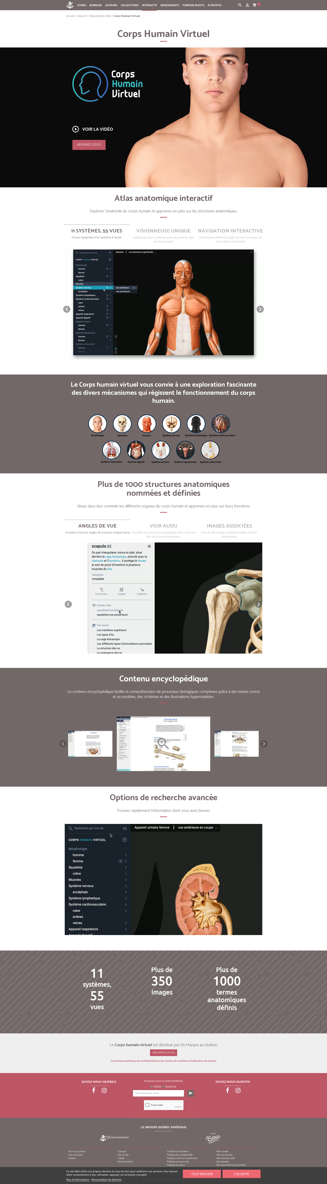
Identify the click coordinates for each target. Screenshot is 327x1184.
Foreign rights (193, 5)
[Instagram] (104, 1091)
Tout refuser (202, 1174)
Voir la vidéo (92, 129)
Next (264, 743)
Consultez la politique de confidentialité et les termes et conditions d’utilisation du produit (163, 1061)
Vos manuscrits (75, 1155)
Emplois (72, 1158)
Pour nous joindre (76, 1152)
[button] (260, 309)
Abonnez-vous (89, 145)
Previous (63, 743)
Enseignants (170, 5)
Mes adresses (222, 1162)
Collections (130, 5)
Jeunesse (96, 5)
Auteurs (111, 5)
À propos (214, 5)
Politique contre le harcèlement (182, 1158)
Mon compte (222, 1152)
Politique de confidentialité (180, 1155)
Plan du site (123, 1155)
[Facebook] (94, 1091)
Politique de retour (176, 1165)
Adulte (157, 1087)
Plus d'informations (77, 1179)
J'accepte (241, 1174)
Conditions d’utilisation (178, 1152)
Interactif (149, 5)
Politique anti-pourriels (178, 1162)
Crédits (121, 1158)
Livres (81, 5)
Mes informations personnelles (231, 1165)
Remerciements (125, 1162)
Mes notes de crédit (225, 1158)
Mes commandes (224, 1155)
